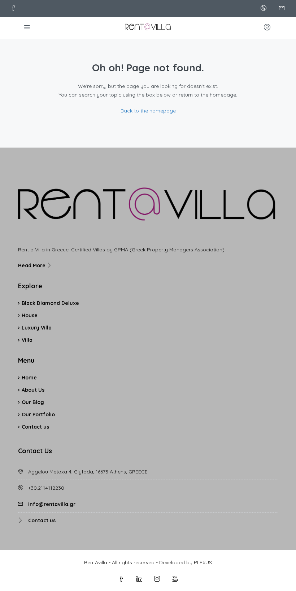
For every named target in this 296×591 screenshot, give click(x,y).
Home (29, 377)
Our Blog (33, 402)
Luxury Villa (37, 327)
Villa (27, 340)
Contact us (35, 427)
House (30, 315)
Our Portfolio (38, 414)
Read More (32, 265)
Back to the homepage (148, 110)
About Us (33, 390)
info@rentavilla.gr (51, 504)
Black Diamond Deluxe (50, 303)
